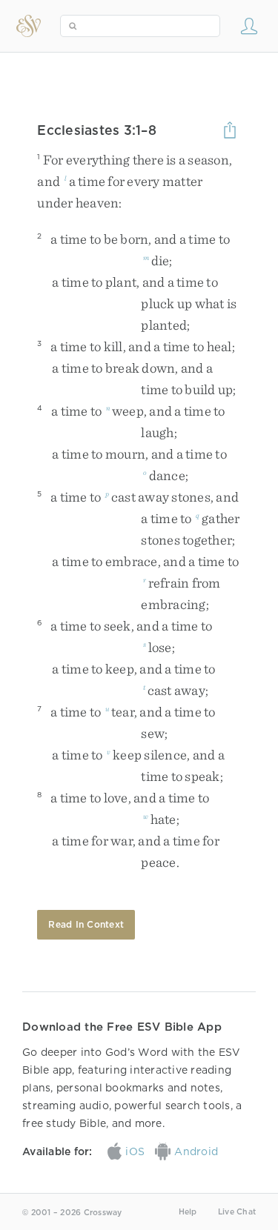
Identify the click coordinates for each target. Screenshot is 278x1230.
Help (188, 1212)
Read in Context (86, 924)
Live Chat (237, 1212)
